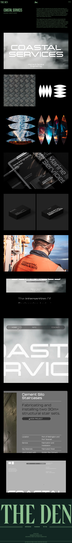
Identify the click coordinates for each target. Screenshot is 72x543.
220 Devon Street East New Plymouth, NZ (36, 536)
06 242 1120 (36, 533)
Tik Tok (45, 526)
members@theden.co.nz (36, 535)
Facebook (37, 526)
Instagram (28, 526)
